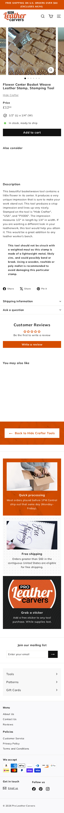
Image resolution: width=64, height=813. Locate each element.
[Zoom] (51, 70)
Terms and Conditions (16, 748)
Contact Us (10, 719)
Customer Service (13, 738)
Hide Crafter (11, 95)
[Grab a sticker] (32, 594)
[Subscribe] (53, 654)
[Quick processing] (32, 476)
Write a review (32, 344)
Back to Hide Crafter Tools (34, 433)
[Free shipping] (32, 535)
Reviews (8, 724)
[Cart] (51, 16)
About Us (8, 714)
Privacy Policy (11, 743)
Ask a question (13, 310)
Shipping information (18, 301)
